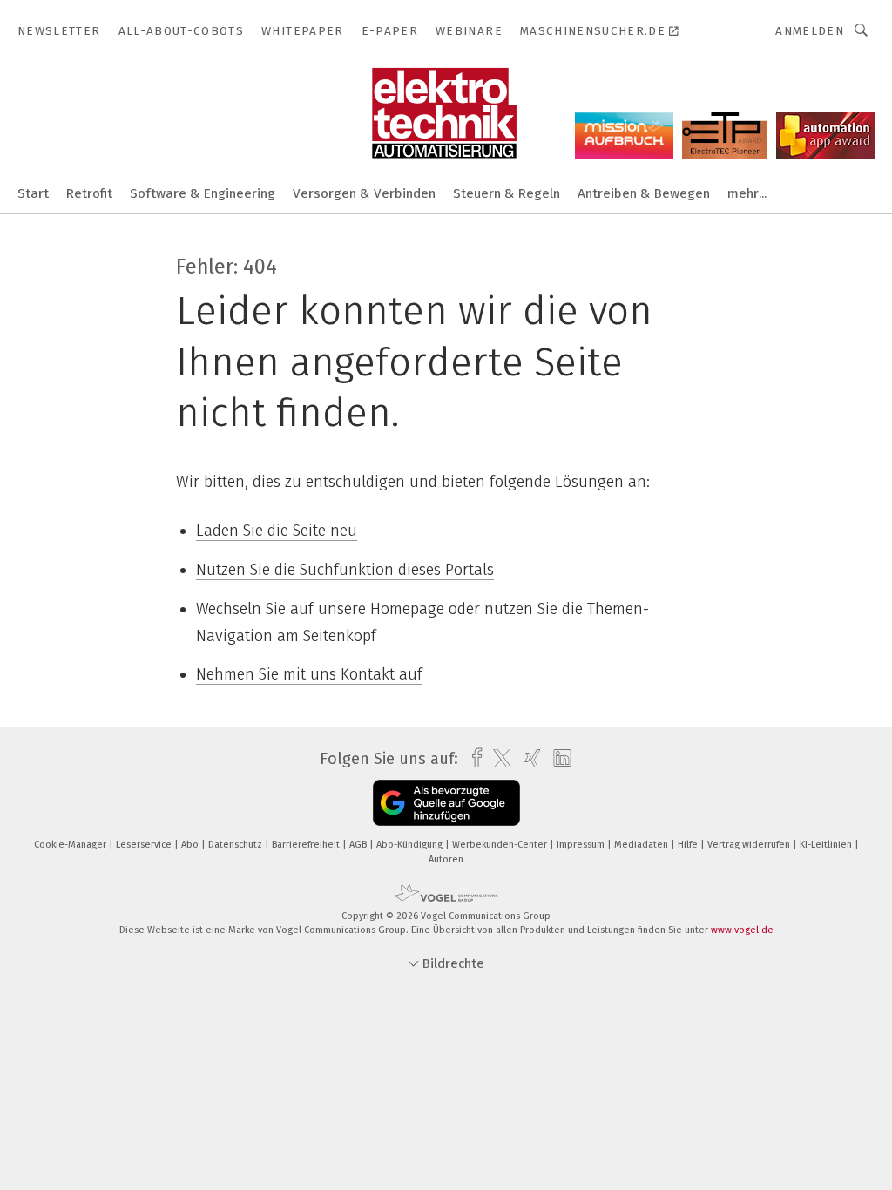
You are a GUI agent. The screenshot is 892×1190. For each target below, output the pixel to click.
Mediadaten (642, 844)
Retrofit (89, 193)
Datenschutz (236, 844)
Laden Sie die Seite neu (276, 530)
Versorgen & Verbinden (364, 193)
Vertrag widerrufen (750, 844)
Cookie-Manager (71, 844)
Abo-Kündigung (410, 844)
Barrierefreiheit (307, 844)
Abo (191, 844)
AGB (359, 844)
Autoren (446, 859)
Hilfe (689, 844)
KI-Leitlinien (827, 844)
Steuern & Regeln (506, 193)
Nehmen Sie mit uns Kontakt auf (309, 674)
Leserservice (145, 844)
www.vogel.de (742, 930)
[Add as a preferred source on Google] (446, 803)
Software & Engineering (202, 193)
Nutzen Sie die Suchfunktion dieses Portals (345, 569)
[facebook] (472, 758)
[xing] (528, 758)
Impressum (582, 844)
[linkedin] (558, 758)
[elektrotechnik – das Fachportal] (33, 192)
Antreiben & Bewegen (644, 193)
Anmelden (809, 31)
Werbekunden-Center (501, 844)
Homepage (407, 609)
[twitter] (498, 759)
